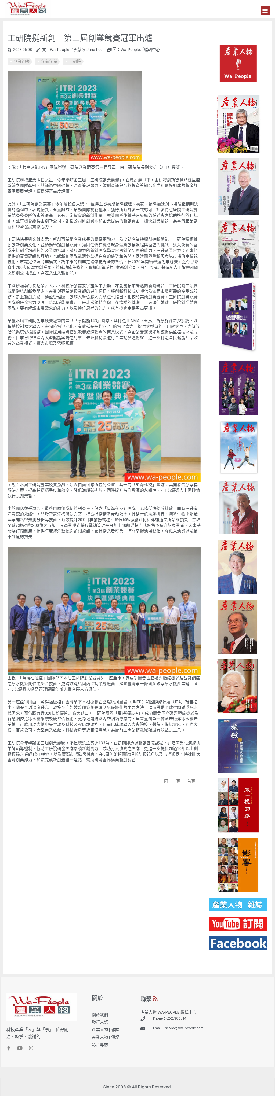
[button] (265, 10)
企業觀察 (22, 61)
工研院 (75, 61)
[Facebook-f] (8, 1048)
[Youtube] (19, 1048)
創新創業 (49, 61)
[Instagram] (31, 1048)
